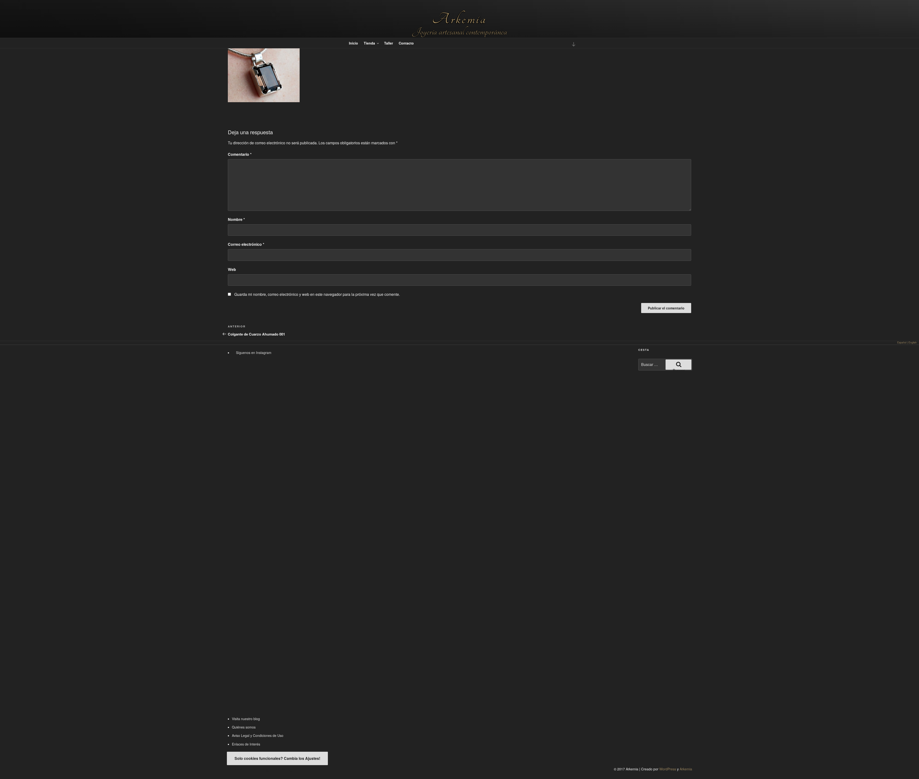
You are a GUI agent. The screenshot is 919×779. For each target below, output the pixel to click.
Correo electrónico (246, 244)
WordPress (667, 769)
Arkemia (459, 19)
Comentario (240, 154)
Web (232, 269)
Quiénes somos (244, 727)
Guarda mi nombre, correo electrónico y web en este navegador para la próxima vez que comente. (317, 294)
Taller (388, 43)
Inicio (353, 43)
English (912, 342)
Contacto (406, 43)
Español (901, 342)
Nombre (236, 219)
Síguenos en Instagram (253, 352)
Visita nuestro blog (246, 718)
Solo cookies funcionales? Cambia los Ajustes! (277, 758)
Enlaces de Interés (246, 744)
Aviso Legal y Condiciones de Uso (257, 735)
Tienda (369, 43)
